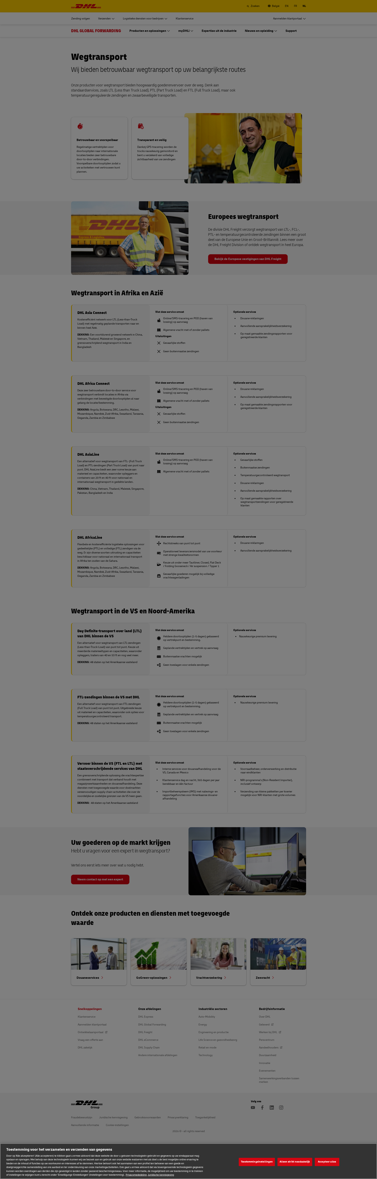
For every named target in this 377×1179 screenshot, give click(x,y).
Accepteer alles (327, 1161)
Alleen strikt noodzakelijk (295, 1161)
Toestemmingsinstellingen (257, 1161)
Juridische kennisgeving (161, 1174)
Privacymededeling (136, 1174)
